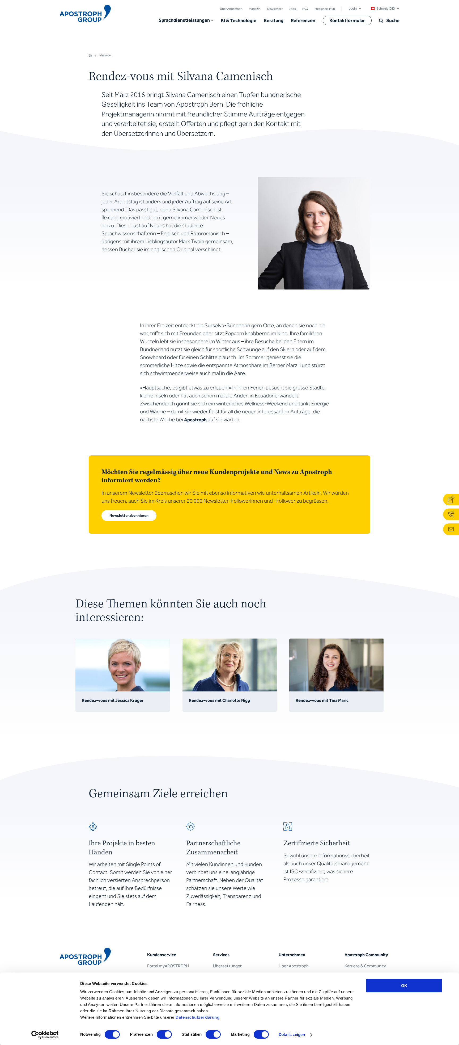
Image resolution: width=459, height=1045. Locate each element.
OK (404, 985)
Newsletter (275, 8)
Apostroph (195, 420)
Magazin (255, 8)
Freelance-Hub (324, 8)
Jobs (292, 8)
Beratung (273, 20)
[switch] (164, 1034)
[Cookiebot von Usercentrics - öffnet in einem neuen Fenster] (45, 1035)
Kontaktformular (347, 20)
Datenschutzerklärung (197, 1017)
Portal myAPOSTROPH (168, 965)
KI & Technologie (238, 20)
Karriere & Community (365, 965)
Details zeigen (292, 1034)
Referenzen (303, 20)
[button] (186, 20)
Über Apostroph (231, 8)
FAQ (305, 8)
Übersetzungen (228, 965)
